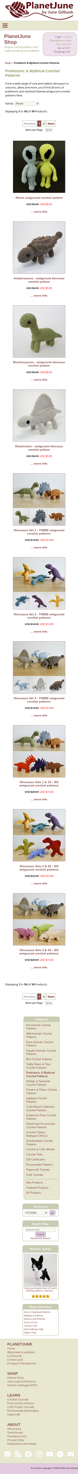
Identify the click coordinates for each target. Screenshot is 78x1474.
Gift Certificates (35, 1159)
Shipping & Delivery (33, 1315)
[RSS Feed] (18, 1454)
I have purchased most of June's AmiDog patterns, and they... (40, 1289)
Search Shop (40, 1223)
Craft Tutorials (34, 1174)
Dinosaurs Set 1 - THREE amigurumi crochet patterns (39, 532)
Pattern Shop (15, 1378)
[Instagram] (39, 1454)
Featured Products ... (39, 1187)
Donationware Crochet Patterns (39, 1142)
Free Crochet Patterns (20, 1403)
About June (14, 1429)
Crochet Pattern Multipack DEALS (37, 1134)
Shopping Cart (62, 51)
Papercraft (13, 1414)
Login (58, 36)
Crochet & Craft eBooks (40, 1149)
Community (14, 1356)
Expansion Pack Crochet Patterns (41, 1117)
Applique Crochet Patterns (36, 1100)
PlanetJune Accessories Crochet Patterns (40, 1125)
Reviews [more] (40, 1249)
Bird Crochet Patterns (39, 1059)
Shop (8, 62)
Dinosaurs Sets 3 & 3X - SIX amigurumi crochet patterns (39, 951)
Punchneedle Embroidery (23, 1411)
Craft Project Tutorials (20, 1407)
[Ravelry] (60, 1454)
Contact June (30, 1325)
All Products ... (35, 1192)
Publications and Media (21, 1444)
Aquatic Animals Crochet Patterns (41, 1052)
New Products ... (36, 1182)
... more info (39, 211)
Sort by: (9, 103)
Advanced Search (40, 1238)
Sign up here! (63, 48)
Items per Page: (35, 130)
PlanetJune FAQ (16, 1436)
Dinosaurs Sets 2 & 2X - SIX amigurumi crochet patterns (39, 868)
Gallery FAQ (30, 1332)
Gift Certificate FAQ (33, 1329)
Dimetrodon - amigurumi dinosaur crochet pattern (39, 448)
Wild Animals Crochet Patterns (39, 1035)
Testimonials (15, 1432)
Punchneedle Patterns (39, 1164)
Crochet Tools (34, 1154)
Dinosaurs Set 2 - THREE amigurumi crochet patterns (39, 616)
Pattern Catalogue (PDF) (22, 1385)
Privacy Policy (15, 1440)
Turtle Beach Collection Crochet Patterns (40, 1108)
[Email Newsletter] (7, 1454)
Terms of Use (30, 1322)
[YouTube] (49, 1454)
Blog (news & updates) (21, 1352)
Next (51, 123)
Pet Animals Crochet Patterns (38, 1027)
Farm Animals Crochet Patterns (39, 1044)
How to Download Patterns (37, 1312)
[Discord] (70, 1454)
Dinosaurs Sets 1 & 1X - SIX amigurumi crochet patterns (39, 783)
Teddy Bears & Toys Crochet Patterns (38, 1066)
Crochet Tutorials (17, 1399)
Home (11, 1348)
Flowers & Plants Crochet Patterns (41, 1091)
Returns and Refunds (34, 1319)
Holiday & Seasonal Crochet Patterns (38, 1083)
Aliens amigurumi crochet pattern (39, 197)
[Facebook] (28, 1454)
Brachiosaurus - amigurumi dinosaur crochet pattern (39, 364)
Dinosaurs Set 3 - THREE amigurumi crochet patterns (39, 700)
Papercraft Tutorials (38, 1169)
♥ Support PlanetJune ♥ (21, 1363)
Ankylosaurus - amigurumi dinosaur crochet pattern (39, 280)
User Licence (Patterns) (21, 1381)
